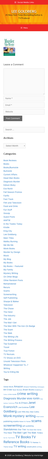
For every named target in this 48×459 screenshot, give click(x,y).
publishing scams (11, 421)
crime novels (12, 394)
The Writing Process (12, 340)
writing (39, 447)
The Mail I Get (10, 322)
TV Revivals (8, 354)
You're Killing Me (11, 372)
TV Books (23, 437)
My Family (8, 270)
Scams (6, 291)
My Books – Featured (13, 266)
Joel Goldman (23, 407)
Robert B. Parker (25, 421)
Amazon (18, 386)
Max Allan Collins (32, 412)
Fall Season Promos (12, 192)
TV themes (34, 442)
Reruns (6, 287)
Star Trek (22, 429)
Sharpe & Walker (11, 301)
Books (6, 164)
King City (7, 231)
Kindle (6, 227)
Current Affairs (10, 174)
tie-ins (5, 438)
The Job (7, 319)
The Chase (8, 308)
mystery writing (24, 416)
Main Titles (8, 238)
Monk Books (9, 248)
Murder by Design (11, 252)
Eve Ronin (8, 188)
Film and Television (12, 203)
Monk (7, 416)
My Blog (7, 259)
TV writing (20, 446)
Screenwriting (9, 294)
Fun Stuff (7, 210)
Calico (5, 394)
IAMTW (6, 220)
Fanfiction (11, 403)
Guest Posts (9, 217)
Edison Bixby (9, 185)
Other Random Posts (13, 280)
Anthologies (40, 387)
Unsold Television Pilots (14, 361)
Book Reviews (10, 160)
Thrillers (40, 433)
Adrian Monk (8, 387)
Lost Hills (21, 412)
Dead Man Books (11, 178)
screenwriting (12, 425)
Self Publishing (10, 298)
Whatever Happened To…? (15, 365)
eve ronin (33, 398)
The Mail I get (20, 432)
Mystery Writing (10, 273)
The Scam (8, 330)
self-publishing (28, 426)
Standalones (10, 429)
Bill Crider (7, 389)
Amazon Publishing (30, 387)
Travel (6, 347)
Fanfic (6, 196)
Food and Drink (10, 206)
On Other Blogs (10, 277)
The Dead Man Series (34, 430)
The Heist (8, 312)
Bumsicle (7, 171)
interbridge (38, 455)
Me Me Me (8, 245)
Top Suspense (10, 344)
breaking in (39, 390)
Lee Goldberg (24, 11)
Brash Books (28, 389)
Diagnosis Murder (11, 181)
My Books (8, 262)
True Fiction (8, 351)
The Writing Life (10, 337)
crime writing (27, 394)
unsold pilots (31, 447)
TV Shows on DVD (12, 358)
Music (6, 255)
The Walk (7, 333)
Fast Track (8, 199)
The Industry (9, 315)
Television (8, 305)
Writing (6, 368)
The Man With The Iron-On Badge (19, 326)
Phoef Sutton (40, 416)
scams (36, 421)
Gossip (6, 213)
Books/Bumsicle (10, 167)
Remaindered (9, 284)
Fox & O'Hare (21, 403)
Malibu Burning (10, 241)
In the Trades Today (12, 224)
